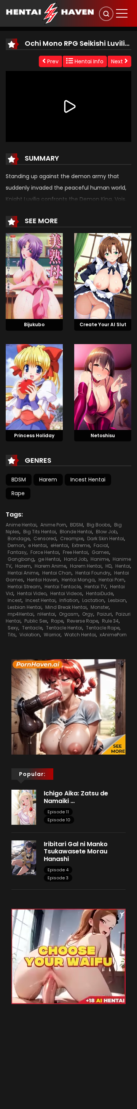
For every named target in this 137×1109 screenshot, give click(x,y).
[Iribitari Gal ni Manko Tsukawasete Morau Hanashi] (23, 857)
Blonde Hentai (76, 531)
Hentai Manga (78, 579)
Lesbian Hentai (24, 607)
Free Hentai (75, 552)
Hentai (122, 566)
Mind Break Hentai (66, 607)
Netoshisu (103, 435)
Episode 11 (58, 812)
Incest (15, 600)
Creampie (71, 538)
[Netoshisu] (102, 386)
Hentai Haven (42, 579)
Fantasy (17, 552)
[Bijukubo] (34, 275)
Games (100, 552)
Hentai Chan (57, 573)
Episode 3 (58, 878)
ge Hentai (49, 559)
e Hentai (37, 545)
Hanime (100, 559)
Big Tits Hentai (39, 531)
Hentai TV (95, 586)
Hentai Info (88, 61)
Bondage (19, 538)
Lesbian (117, 600)
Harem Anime (50, 566)
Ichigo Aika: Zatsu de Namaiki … (76, 797)
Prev (52, 61)
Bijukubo (34, 324)
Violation (29, 634)
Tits (12, 634)
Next (117, 61)
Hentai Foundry (92, 573)
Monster (100, 607)
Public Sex (35, 621)
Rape (18, 493)
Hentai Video (31, 593)
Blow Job (106, 531)
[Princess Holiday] (34, 386)
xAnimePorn (113, 634)
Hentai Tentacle (63, 586)
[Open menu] (121, 13)
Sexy (13, 628)
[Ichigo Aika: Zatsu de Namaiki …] (23, 807)
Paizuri (104, 614)
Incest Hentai (87, 479)
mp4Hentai (20, 614)
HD (108, 566)
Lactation (93, 600)
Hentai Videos (66, 593)
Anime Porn (53, 525)
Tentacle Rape (102, 628)
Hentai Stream (24, 586)
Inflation (68, 600)
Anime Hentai (21, 525)
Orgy (87, 614)
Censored (44, 538)
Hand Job (75, 559)
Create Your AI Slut (103, 324)
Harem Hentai (86, 566)
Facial (101, 545)
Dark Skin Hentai (105, 538)
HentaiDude (99, 593)
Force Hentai (44, 552)
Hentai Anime (23, 573)
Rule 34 (110, 621)
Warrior (52, 634)
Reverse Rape (82, 621)
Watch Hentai (80, 634)
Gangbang (21, 559)
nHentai (46, 614)
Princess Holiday (34, 435)
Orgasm (68, 614)
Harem (48, 479)
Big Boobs (98, 525)
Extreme (81, 545)
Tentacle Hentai (64, 628)
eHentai (59, 545)
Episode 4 (58, 870)
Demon (16, 545)
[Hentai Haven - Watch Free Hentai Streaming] (50, 13)
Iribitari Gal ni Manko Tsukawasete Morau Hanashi (76, 851)
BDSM (18, 479)
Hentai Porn (111, 579)
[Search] (106, 13)
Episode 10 (59, 820)
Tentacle (32, 628)
